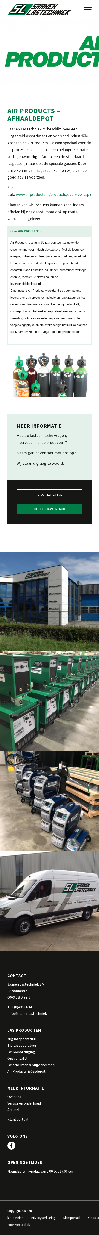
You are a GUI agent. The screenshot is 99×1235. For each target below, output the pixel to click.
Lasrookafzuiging (21, 1051)
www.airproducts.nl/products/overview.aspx (53, 194)
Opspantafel (17, 1058)
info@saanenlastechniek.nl (29, 1013)
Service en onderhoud (24, 1103)
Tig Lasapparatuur (21, 1045)
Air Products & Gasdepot (26, 1071)
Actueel (13, 1109)
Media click (22, 1225)
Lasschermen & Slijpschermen (31, 1064)
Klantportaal (17, 1119)
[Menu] (85, 9)
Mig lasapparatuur (21, 1039)
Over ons (14, 1096)
